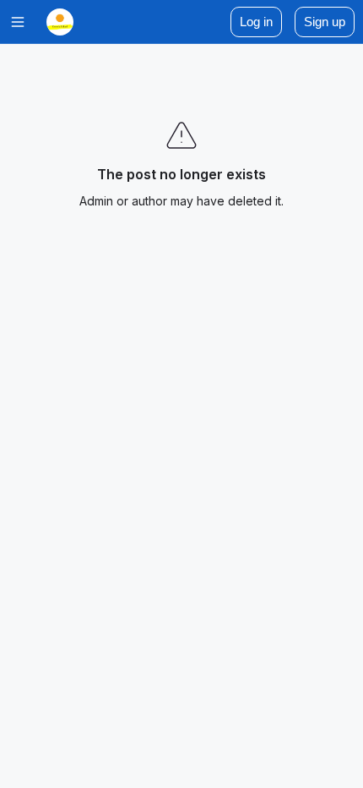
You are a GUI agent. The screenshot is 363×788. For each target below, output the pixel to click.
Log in (256, 21)
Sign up (324, 21)
